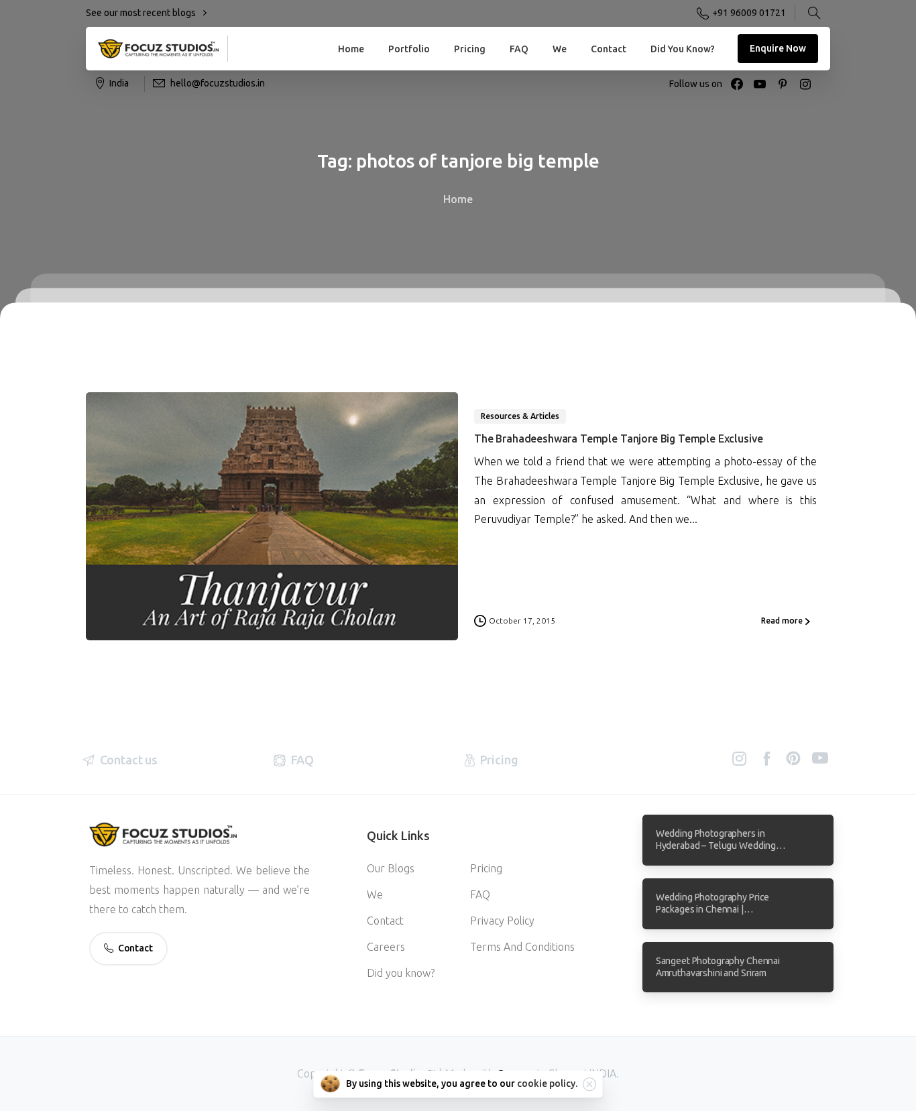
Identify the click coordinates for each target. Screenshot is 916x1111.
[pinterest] (782, 84)
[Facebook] (737, 84)
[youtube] (759, 84)
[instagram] (805, 84)
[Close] (589, 1084)
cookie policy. (547, 1083)
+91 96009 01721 (749, 12)
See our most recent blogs (142, 12)
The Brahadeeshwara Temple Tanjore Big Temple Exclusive (618, 438)
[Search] (814, 13)
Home (458, 199)
